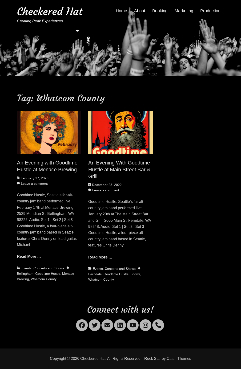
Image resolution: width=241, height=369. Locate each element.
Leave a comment (34, 183)
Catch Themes (179, 359)
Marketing (184, 10)
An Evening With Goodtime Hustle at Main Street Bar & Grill (119, 169)
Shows (135, 274)
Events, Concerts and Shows (42, 268)
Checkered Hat (49, 11)
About (139, 10)
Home (121, 10)
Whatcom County (43, 279)
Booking (160, 10)
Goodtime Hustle (47, 273)
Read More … (29, 256)
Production (210, 10)
